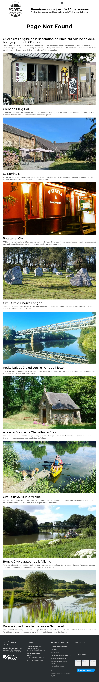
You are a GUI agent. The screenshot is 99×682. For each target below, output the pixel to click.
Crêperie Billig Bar (16, 109)
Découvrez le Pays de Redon (61, 655)
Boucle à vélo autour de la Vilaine (27, 561)
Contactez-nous (56, 671)
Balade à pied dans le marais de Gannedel (33, 626)
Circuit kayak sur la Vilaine (22, 497)
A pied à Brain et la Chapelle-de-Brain (30, 432)
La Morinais (11, 173)
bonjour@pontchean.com (36, 657)
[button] (62, 3)
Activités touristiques (58, 658)
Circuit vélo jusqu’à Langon (22, 303)
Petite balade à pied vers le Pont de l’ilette (33, 367)
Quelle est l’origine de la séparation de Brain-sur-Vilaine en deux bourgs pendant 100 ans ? (49, 40)
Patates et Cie (13, 238)
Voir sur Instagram (86, 670)
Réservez (54, 649)
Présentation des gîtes (59, 647)
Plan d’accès (55, 652)
